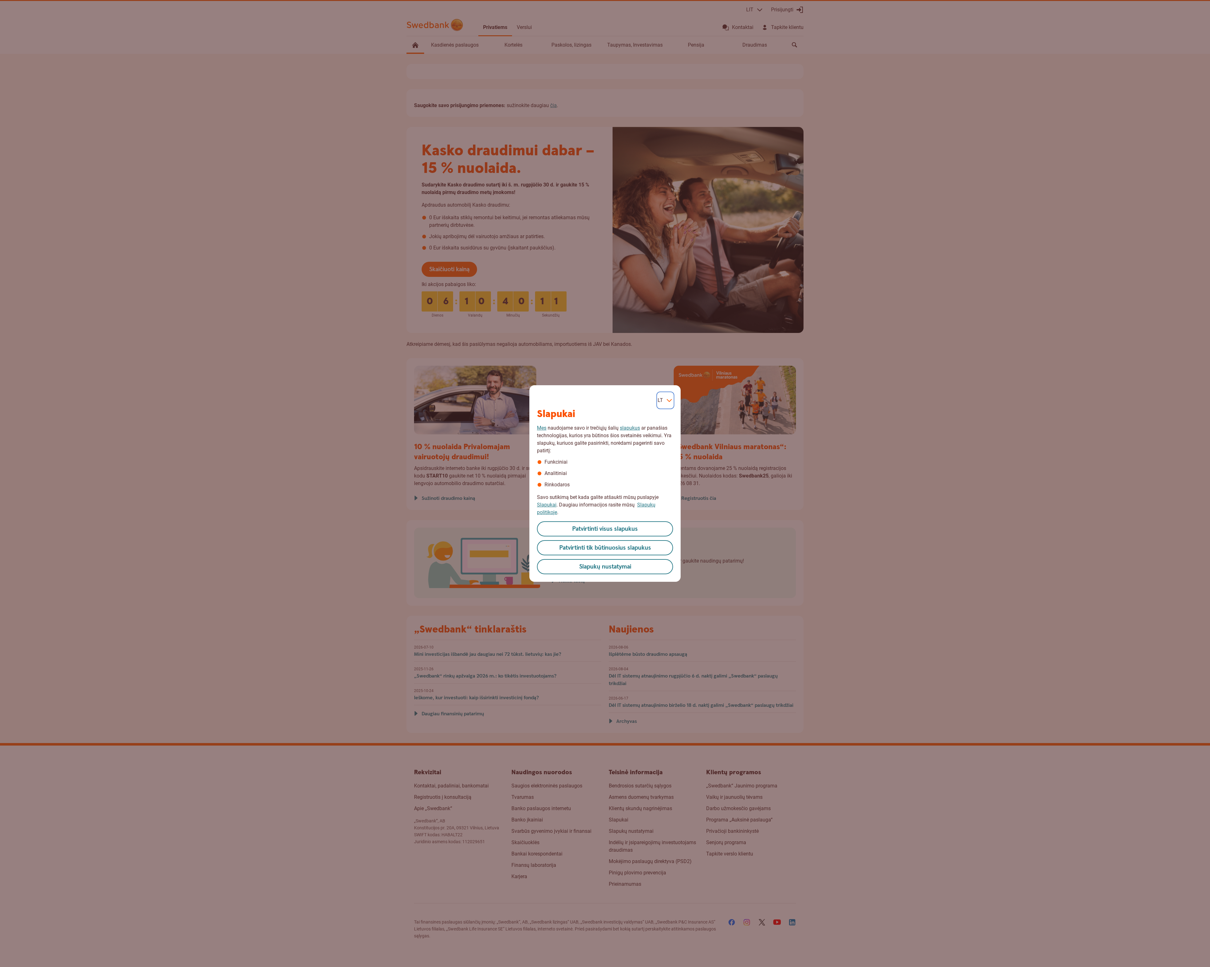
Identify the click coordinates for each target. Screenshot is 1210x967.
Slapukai (546, 505)
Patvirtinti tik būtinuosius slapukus (605, 548)
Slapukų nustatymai (605, 567)
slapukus (630, 428)
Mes (541, 428)
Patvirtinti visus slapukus (605, 529)
